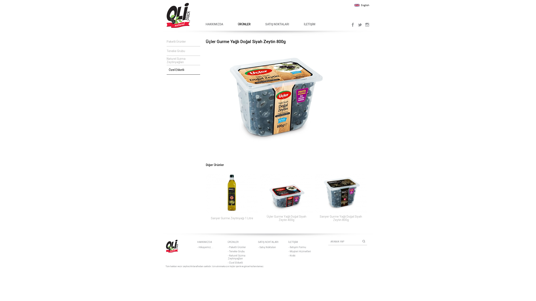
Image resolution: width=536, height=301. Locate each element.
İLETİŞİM (309, 24)
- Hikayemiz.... (205, 247)
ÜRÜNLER (244, 24)
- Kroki (292, 255)
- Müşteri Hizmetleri (300, 251)
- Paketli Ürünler (237, 247)
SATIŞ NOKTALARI (277, 24)
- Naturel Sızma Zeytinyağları (236, 257)
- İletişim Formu (297, 247)
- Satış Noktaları (267, 247)
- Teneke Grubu (236, 251)
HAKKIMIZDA (214, 24)
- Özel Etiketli (235, 262)
